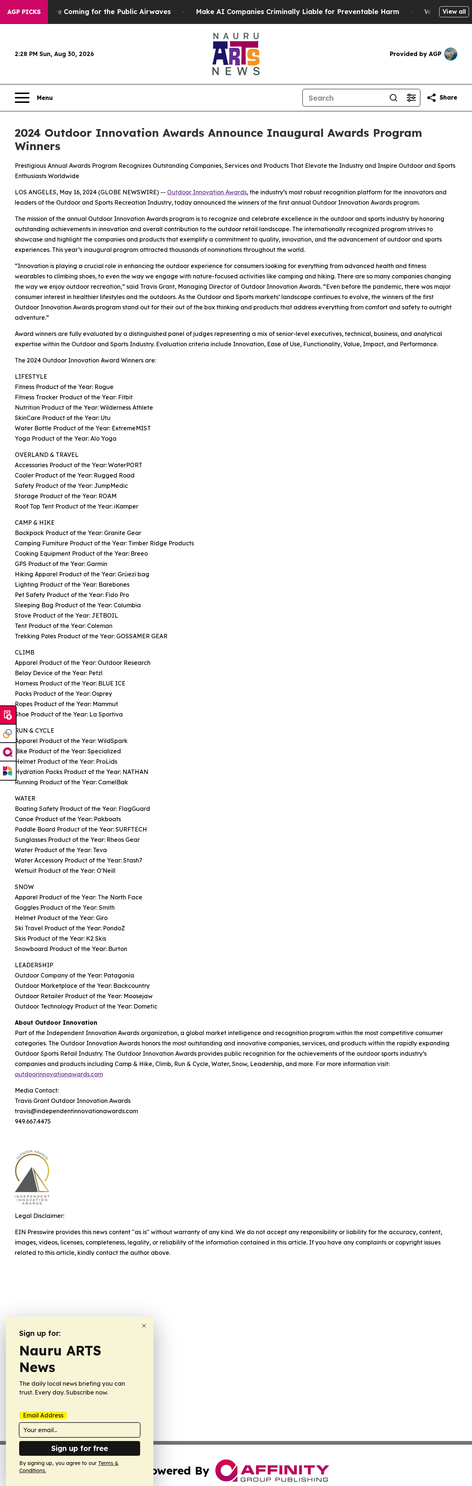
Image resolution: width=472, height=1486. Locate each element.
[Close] (144, 1325)
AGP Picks (24, 11)
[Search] (393, 97)
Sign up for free (79, 1448)
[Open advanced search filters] (411, 97)
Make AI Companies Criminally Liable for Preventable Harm (297, 11)
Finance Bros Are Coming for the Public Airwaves (87, 11)
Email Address (43, 1415)
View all (454, 11)
